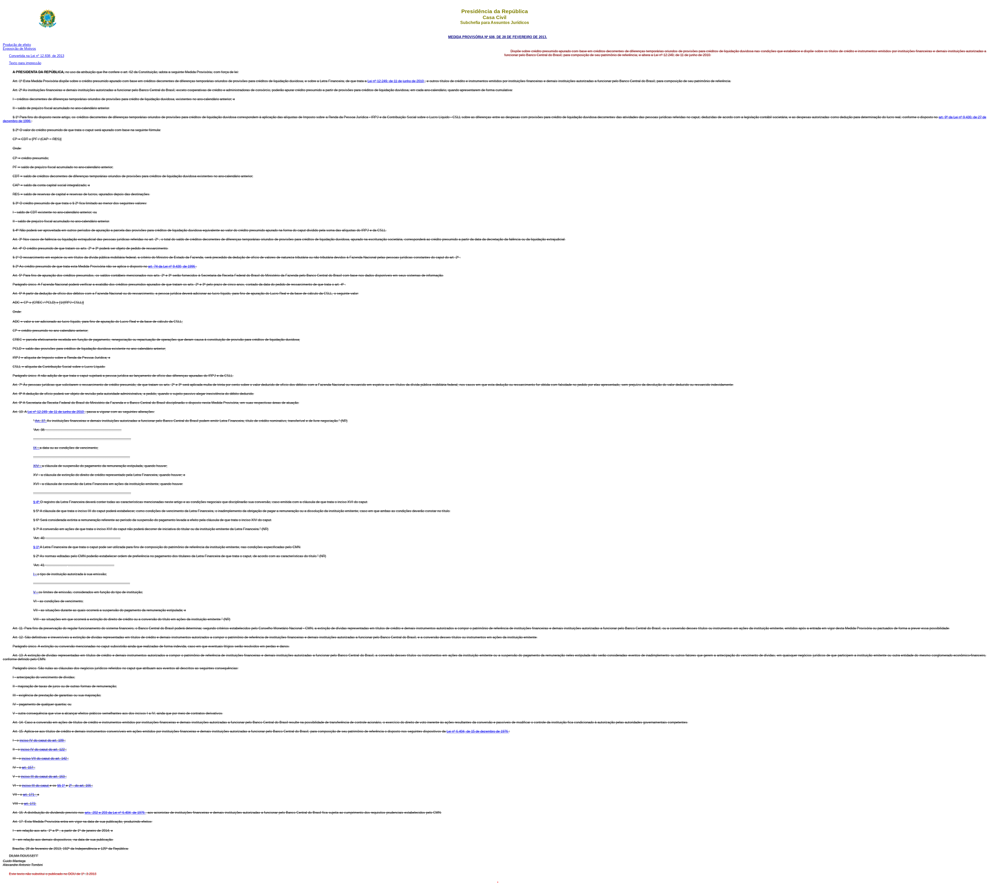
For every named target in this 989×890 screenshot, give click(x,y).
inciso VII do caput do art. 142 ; (45, 758)
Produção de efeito (17, 45)
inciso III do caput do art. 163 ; (44, 776)
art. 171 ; (30, 794)
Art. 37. (41, 421)
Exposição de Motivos (19, 49)
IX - (36, 448)
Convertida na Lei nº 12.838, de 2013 (36, 56)
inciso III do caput (36, 785)
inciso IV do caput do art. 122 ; (44, 749)
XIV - (37, 466)
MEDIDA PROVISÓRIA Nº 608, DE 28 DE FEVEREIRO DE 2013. (497, 37)
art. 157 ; (28, 767)
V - (36, 592)
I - (35, 574)
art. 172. (30, 803)
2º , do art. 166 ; (81, 785)
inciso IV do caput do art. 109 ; (43, 740)
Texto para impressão (25, 63)
